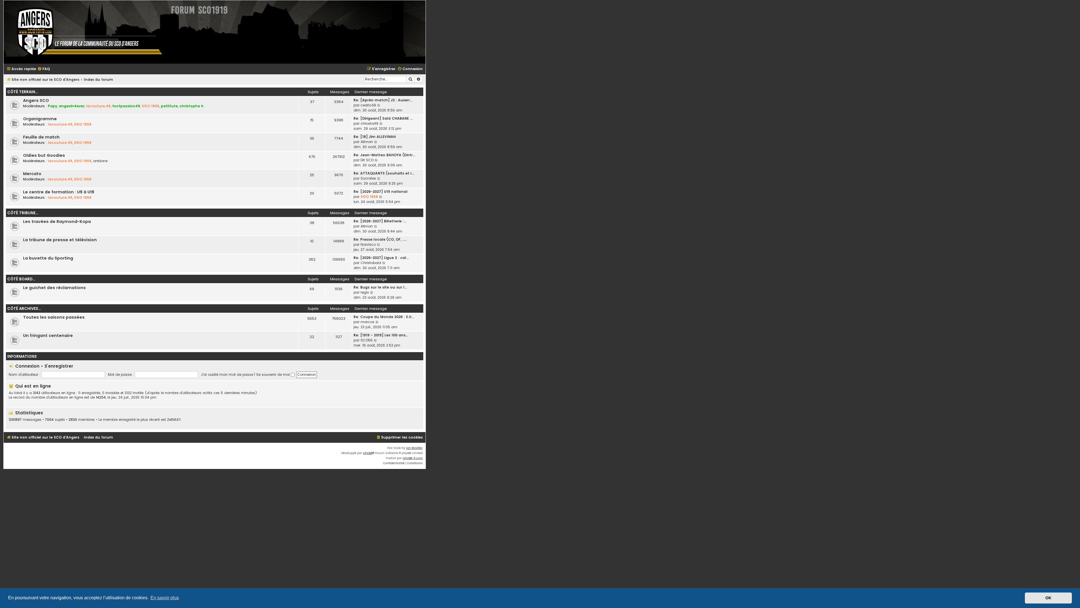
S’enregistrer (58, 366)
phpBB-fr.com (413, 458)
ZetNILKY (174, 419)
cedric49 (368, 105)
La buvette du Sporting (48, 258)
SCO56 (367, 340)
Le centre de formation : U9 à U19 (58, 192)
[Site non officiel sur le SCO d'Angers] (85, 32)
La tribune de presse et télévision (60, 240)
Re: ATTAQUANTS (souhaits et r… (384, 173)
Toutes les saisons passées (54, 317)
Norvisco (368, 244)
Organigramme (40, 119)
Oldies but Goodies (44, 155)
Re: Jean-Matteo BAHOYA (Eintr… (384, 155)
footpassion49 (126, 106)
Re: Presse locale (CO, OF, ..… (380, 239)
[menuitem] (43, 69)
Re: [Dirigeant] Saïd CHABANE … (383, 118)
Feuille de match (41, 137)
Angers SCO (36, 100)
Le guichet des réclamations (54, 287)
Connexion (27, 366)
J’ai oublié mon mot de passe (227, 374)
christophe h (191, 106)
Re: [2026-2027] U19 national (381, 191)
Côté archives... (24, 308)
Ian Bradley (414, 448)
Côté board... (21, 279)
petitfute (169, 106)
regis (365, 292)
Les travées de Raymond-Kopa (57, 221)
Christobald (371, 262)
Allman (367, 141)
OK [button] (1048, 598)
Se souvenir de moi (273, 374)
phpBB (367, 453)
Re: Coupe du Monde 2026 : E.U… (384, 316)
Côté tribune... (22, 213)
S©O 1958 (150, 106)
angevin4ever (71, 106)
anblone (100, 160)
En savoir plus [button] (164, 597)
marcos (367, 321)
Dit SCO (367, 160)
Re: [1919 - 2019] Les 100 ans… (381, 335)
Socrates (368, 178)
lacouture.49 (98, 106)
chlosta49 (369, 123)
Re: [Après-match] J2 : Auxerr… (383, 100)
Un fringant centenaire (48, 335)
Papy (52, 106)
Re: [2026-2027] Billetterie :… (380, 221)
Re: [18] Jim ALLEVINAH (375, 136)
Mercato (32, 173)
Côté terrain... (22, 92)
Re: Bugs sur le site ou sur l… (380, 287)
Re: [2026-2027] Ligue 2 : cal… (381, 257)
